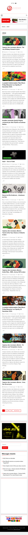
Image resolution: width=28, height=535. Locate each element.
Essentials (6, 117)
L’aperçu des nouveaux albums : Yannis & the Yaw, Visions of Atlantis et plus (13, 233)
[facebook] (12, 3)
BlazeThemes (17, 529)
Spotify (5, 79)
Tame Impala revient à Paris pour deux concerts (14, 466)
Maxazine (6, 52)
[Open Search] (26, 15)
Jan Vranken (6, 127)
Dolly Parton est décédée (9, 458)
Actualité (6, 191)
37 (16, 410)
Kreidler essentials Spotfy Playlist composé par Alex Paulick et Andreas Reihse (13, 122)
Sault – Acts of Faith (8, 161)
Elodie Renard (7, 164)
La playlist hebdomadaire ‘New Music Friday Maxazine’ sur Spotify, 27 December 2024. (13, 85)
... (2, 68)
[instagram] (14, 3)
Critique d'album (7, 43)
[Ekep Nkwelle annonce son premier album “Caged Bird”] (13, 21)
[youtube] (16, 3)
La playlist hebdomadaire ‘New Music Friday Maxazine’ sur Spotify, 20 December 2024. (13, 309)
